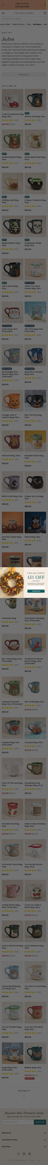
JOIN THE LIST (36, 591)
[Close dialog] (1, 568)
